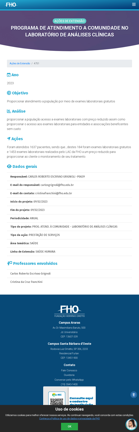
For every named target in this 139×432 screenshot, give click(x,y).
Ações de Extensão (20, 63)
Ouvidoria (69, 375)
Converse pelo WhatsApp (69, 379)
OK (69, 426)
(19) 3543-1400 (69, 384)
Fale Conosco (69, 370)
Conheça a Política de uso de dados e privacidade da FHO (69, 418)
